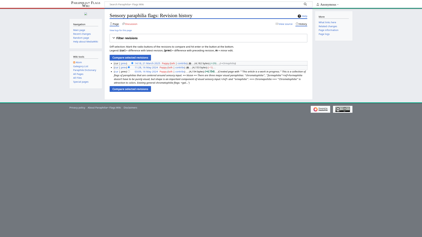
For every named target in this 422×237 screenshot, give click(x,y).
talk (173, 63)
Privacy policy (77, 107)
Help (304, 16)
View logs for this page (121, 30)
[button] (208, 38)
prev (123, 63)
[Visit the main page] (85, 13)
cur (116, 67)
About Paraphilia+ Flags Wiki (104, 107)
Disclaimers (130, 107)
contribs (182, 63)
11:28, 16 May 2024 (146, 67)
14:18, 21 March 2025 (147, 63)
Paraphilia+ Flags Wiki (85, 4)
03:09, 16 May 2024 (146, 71)
